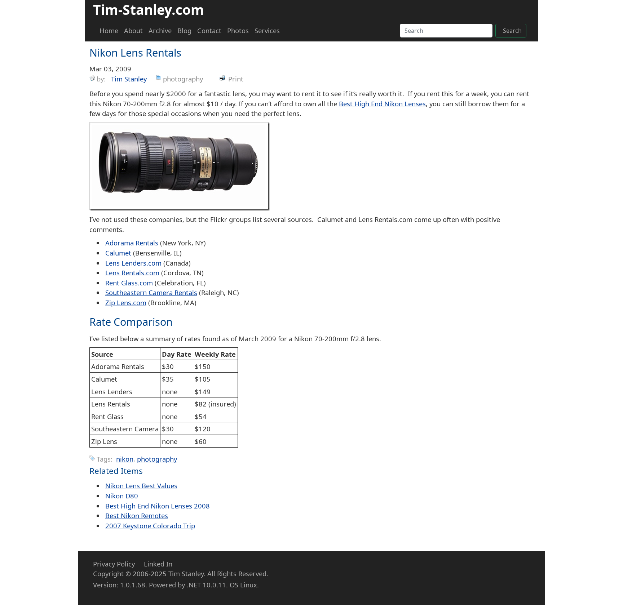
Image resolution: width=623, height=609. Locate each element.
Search (512, 31)
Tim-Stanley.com (148, 9)
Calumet (118, 252)
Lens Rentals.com (132, 272)
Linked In (158, 563)
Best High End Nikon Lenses (382, 103)
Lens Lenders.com (133, 262)
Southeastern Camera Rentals (151, 292)
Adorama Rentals (131, 242)
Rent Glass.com (129, 282)
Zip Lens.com (125, 302)
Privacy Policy (114, 563)
